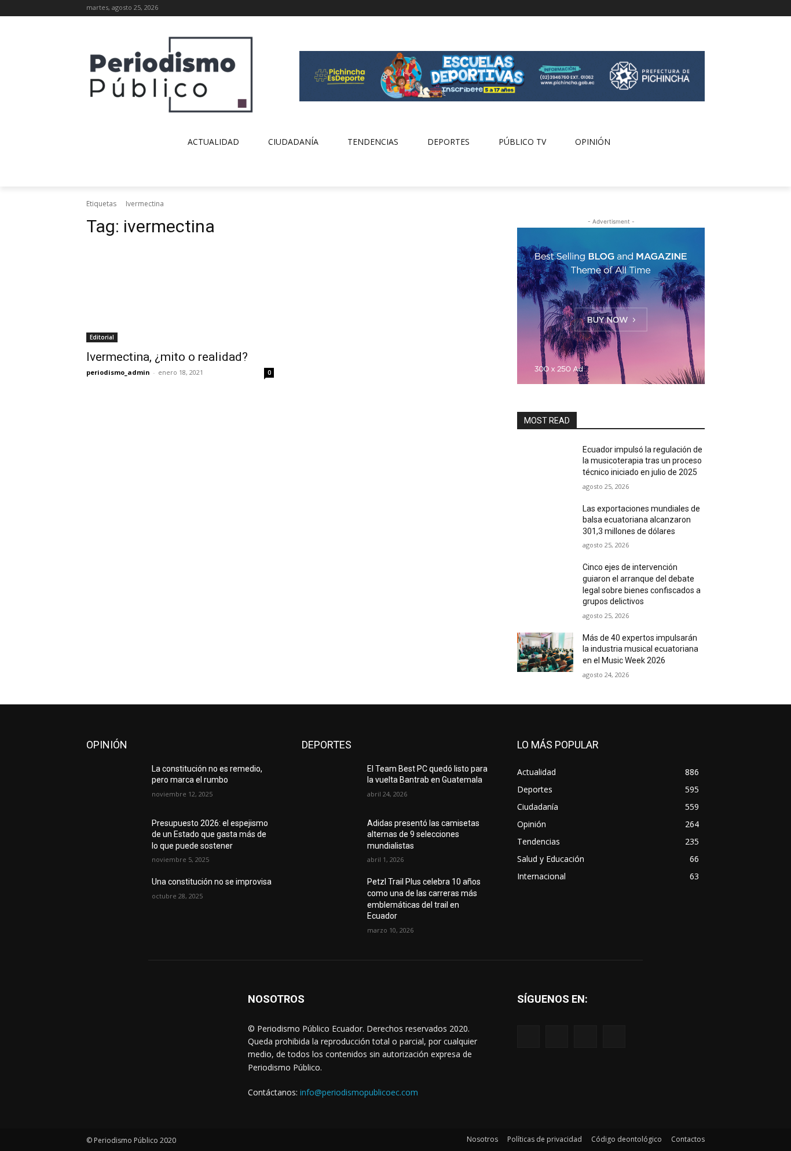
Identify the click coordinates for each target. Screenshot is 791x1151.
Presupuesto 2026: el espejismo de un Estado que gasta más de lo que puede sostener (210, 834)
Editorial (102, 337)
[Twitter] (682, 8)
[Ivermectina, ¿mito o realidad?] (180, 295)
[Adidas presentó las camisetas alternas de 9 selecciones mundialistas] (330, 837)
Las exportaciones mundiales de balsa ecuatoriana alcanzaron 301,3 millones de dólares (641, 520)
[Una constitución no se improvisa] (114, 896)
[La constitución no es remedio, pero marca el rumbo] (114, 783)
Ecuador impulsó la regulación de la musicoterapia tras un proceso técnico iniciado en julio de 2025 (642, 461)
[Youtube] (698, 8)
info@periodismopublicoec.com (359, 1092)
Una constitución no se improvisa (212, 881)
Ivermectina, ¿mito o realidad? (167, 357)
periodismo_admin (118, 372)
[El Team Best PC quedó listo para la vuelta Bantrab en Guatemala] (330, 783)
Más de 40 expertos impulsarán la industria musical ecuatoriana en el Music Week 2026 (640, 649)
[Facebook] (650, 8)
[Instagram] (666, 8)
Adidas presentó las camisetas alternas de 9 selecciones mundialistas (423, 834)
